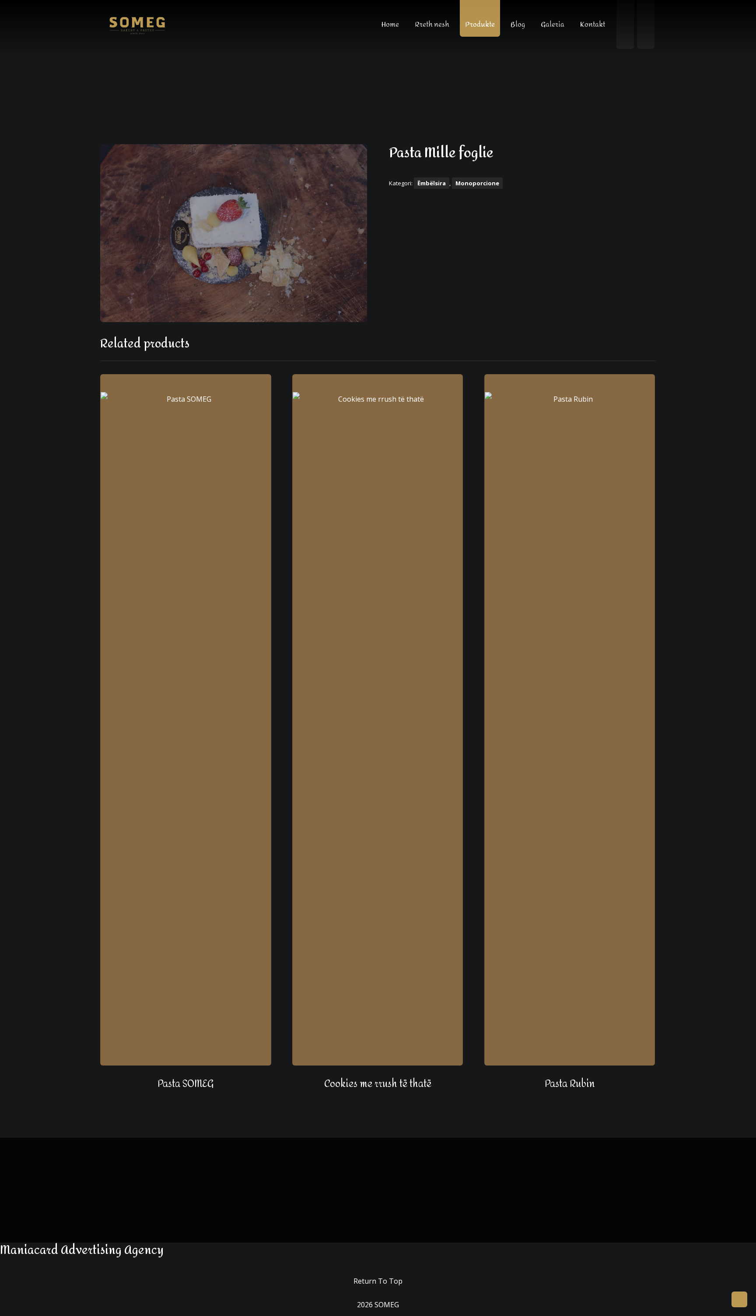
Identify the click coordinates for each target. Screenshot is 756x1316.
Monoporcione (477, 183)
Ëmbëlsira (431, 183)
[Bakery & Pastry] (137, 25)
